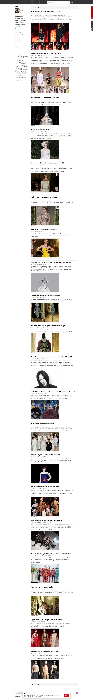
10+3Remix (22, 69)
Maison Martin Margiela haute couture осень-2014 (47, 53)
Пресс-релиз (17, 41)
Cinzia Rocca (21, 59)
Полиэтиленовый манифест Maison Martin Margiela (48, 326)
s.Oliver (17, 71)
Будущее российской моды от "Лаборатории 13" (48, 520)
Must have (17, 36)
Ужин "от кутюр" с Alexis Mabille (42, 587)
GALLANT (26, 2)
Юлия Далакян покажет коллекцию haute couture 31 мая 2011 (52, 357)
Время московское (19, 28)
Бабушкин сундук (18, 45)
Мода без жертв (18, 47)
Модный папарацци (19, 32)
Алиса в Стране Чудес (23, 56)
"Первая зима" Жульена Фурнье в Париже (45, 651)
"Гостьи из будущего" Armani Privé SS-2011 (46, 455)
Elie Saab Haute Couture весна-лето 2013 (45, 97)
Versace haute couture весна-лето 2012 (44, 230)
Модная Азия (17, 38)
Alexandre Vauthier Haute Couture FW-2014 (45, 11)
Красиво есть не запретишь (20, 20)
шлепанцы (18, 57)
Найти (71, 2)
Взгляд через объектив (19, 18)
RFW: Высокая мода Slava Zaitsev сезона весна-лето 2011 (51, 554)
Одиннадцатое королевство (21, 24)
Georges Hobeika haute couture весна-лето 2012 (47, 163)
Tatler (26, 69)
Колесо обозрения (19, 16)
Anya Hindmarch (21, 65)
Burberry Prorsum (20, 55)
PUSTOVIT (20, 75)
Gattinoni (16, 70)
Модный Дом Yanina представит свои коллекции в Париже (51, 262)
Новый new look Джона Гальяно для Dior (45, 486)
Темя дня (17, 30)
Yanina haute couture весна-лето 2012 (44, 197)
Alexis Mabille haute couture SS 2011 (43, 423)
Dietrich (22, 8)
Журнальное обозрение (20, 34)
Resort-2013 (22, 71)
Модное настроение (19, 39)
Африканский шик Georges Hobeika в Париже (46, 620)
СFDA (22, 57)
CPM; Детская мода (19, 80)
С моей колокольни (19, 22)
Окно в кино (17, 26)
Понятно (66, 695)
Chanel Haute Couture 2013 (40, 130)
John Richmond (22, 73)
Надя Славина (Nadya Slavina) (22, 72)
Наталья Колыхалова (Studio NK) (22, 67)
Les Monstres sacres (19, 43)
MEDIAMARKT (20, 60)
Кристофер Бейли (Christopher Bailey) (21, 62)
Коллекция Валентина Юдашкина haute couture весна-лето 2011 (53, 391)
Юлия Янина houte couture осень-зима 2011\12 (47, 295)
